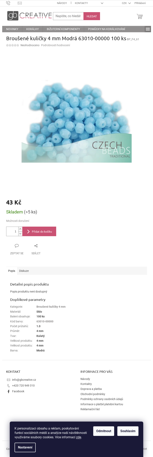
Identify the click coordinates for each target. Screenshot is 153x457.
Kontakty (81, 3)
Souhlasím (127, 431)
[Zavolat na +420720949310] (12, 2)
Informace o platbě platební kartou (101, 404)
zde (78, 437)
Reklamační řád (90, 409)
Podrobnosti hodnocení (55, 45)
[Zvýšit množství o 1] (20, 229)
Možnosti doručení (17, 220)
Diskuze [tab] (24, 270)
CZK (124, 3)
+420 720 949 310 (23, 385)
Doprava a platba (91, 388)
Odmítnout (103, 431)
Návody (62, 3)
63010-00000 (44, 321)
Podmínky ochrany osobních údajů (101, 399)
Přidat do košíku (42, 231)
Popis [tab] (11, 270)
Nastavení (25, 447)
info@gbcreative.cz (24, 379)
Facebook (18, 391)
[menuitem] (12, 29)
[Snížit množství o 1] (20, 233)
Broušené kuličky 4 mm (51, 306)
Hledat (92, 16)
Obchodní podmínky (92, 394)
